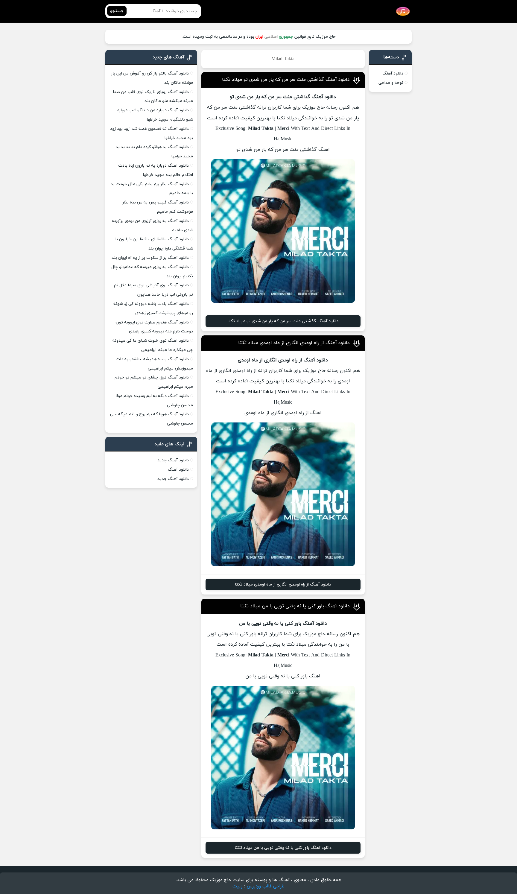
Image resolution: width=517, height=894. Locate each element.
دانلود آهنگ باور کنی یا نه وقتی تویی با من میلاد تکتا (295, 606)
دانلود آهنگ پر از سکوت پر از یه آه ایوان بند (150, 258)
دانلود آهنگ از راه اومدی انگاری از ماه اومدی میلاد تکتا (294, 343)
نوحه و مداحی (390, 83)
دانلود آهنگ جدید (173, 460)
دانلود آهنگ (392, 73)
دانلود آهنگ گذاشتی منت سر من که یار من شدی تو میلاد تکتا (286, 79)
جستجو (117, 11)
